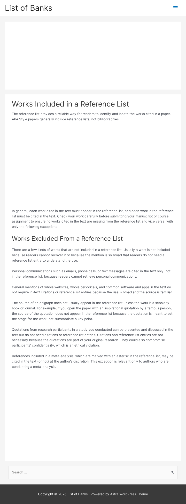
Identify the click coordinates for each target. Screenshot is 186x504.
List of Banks (28, 8)
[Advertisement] (93, 56)
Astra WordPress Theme (129, 494)
